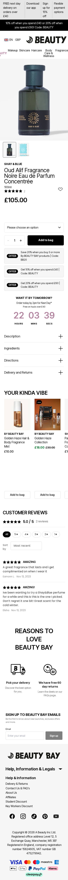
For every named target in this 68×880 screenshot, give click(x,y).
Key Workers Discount (19, 806)
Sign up (54, 735)
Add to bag (45, 240)
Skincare (24, 50)
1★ (55, 534)
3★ (36, 534)
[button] (9, 150)
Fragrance (61, 50)
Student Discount (16, 801)
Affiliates (11, 797)
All (6, 534)
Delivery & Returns (17, 783)
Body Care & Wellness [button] (48, 53)
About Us (11, 792)
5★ (16, 534)
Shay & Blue (13, 164)
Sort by (5, 547)
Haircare (36, 50)
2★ (46, 534)
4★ (27, 534)
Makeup (13, 50)
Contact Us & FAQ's (18, 788)
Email (8, 729)
